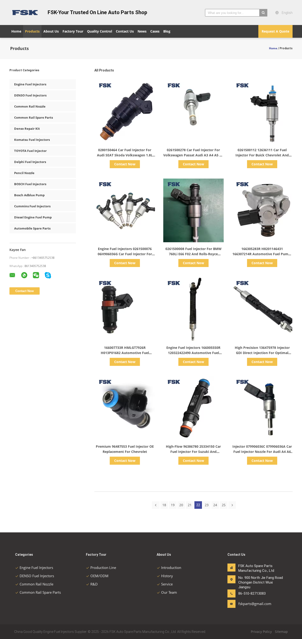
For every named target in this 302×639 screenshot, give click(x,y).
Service (167, 584)
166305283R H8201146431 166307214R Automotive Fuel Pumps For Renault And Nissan (262, 253)
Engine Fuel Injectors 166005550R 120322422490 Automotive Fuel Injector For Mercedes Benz (193, 352)
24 (215, 505)
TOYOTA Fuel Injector (30, 151)
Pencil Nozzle (24, 173)
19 (173, 505)
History (167, 575)
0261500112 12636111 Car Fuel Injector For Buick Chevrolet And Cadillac (262, 155)
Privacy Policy (261, 631)
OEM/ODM (99, 575)
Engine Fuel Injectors (30, 84)
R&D (94, 584)
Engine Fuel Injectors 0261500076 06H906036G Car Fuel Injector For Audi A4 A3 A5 (125, 253)
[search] (263, 13)
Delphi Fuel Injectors (30, 162)
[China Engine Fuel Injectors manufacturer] (25, 12)
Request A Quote (275, 31)
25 (224, 505)
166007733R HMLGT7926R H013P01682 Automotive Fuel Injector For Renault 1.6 (125, 352)
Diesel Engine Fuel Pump (33, 217)
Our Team (169, 592)
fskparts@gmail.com (253, 603)
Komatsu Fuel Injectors (32, 140)
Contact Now (124, 164)
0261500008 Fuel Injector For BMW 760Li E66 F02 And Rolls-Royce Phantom (193, 253)
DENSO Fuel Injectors (30, 95)
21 (190, 505)
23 (207, 505)
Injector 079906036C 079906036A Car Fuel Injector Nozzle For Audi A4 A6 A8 (262, 451)
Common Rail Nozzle (30, 106)
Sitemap (281, 631)
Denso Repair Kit (27, 128)
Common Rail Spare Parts (33, 117)
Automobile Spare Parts (32, 228)
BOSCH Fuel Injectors (30, 184)
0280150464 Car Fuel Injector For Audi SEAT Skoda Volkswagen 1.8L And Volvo (125, 155)
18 (164, 505)
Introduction (171, 567)
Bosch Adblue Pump (29, 195)
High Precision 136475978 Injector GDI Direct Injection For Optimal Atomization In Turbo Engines (262, 352)
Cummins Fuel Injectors (32, 206)
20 (181, 505)
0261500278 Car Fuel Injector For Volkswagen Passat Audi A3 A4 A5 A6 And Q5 (193, 155)
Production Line (103, 567)
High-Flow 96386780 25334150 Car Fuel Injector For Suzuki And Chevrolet (193, 451)
